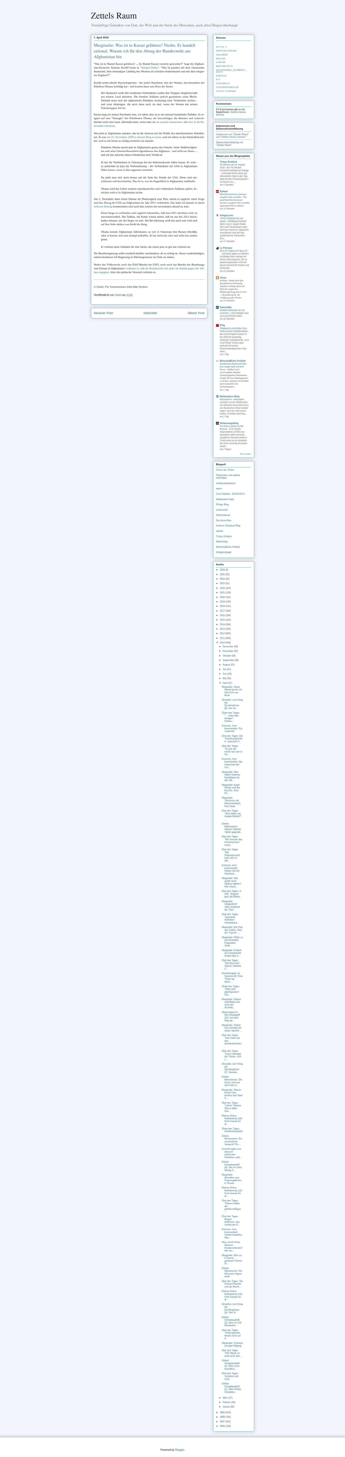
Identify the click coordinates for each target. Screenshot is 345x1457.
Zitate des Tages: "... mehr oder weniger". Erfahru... (231, 716)
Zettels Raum (114, 15)
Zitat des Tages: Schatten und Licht (230, 1376)
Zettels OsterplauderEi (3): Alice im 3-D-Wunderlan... (232, 1321)
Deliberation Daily (230, 396)
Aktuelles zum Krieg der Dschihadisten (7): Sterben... (232, 1068)
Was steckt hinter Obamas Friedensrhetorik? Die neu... (232, 1246)
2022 (223, 588)
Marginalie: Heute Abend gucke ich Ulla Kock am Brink (232, 691)
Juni (225, 673)
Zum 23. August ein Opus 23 (234, 251)
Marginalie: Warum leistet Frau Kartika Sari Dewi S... (232, 1094)
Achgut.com (226, 215)
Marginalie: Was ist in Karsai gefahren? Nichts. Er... (232, 1259)
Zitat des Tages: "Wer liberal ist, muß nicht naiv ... (232, 1353)
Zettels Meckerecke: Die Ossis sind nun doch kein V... (232, 1081)
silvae (223, 277)
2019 (223, 601)
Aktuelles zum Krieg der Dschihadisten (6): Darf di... (232, 1308)
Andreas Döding (226, 51)
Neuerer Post (103, 313)
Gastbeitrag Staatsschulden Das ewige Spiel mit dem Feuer (233, 367)
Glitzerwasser (223, 515)
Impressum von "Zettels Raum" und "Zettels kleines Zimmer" (232, 135)
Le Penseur (226, 248)
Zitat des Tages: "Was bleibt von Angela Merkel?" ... (232, 814)
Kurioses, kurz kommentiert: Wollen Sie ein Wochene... (230, 869)
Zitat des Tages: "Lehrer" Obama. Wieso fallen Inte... (232, 1107)
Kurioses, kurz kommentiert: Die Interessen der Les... (232, 763)
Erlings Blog (222, 504)
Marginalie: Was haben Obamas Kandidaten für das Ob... (231, 776)
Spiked (223, 191)
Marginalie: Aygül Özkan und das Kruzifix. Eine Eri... (231, 789)
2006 (223, 1426)
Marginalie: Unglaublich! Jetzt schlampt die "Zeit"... (231, 905)
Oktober (227, 655)
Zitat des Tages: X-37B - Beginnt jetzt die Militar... (232, 894)
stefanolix (223, 83)
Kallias (220, 58)
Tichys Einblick (228, 161)
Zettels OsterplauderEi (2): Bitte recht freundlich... (231, 1364)
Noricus (221, 76)
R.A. (218, 79)
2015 (223, 619)
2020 (223, 597)
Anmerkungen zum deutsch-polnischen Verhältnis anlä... (232, 1153)
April (225, 683)
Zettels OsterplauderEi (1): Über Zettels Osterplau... (231, 1387)
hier (135, 286)
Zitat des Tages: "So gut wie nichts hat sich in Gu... (232, 750)
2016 (223, 615)
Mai (225, 678)
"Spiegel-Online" (149, 67)
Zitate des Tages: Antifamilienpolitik (232, 1130)
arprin (219, 488)
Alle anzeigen (245, 454)
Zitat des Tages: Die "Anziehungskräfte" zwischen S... (232, 739)
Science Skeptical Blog (228, 525)
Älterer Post (196, 313)
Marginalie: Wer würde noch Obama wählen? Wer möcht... (231, 882)
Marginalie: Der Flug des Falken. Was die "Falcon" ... (232, 930)
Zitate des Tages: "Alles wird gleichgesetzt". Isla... (231, 990)
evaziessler (222, 509)
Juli (225, 669)
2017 (223, 610)
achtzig (223, 280)
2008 (223, 1417)
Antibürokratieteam (226, 483)
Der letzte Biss (223, 520)
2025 (223, 574)
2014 (223, 624)
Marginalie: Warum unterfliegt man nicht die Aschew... (231, 1003)
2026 (223, 569)
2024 (223, 579)
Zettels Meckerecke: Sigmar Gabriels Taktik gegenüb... (232, 827)
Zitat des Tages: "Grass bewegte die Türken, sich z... (231, 1055)
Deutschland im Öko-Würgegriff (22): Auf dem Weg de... (231, 1016)
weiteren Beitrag (103, 206)
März (226, 1397)
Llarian (221, 62)
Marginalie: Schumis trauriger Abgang (232, 1344)
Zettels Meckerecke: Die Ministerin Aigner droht (232, 1272)
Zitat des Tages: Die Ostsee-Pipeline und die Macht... (232, 1284)
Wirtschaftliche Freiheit (232, 361)
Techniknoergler (227, 87)
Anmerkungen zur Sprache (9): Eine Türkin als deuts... (232, 977)
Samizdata (225, 307)
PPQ (222, 325)
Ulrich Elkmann (226, 91)
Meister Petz (224, 66)
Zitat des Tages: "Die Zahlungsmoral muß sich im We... (231, 855)
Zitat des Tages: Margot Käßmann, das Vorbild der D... (231, 1220)
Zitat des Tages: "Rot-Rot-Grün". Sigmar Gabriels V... (231, 964)
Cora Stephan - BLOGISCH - (231, 493)
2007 (223, 1421)
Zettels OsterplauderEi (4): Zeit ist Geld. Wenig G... (232, 1166)
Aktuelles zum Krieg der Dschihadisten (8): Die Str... (232, 704)
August (227, 664)
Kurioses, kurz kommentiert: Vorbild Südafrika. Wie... (232, 1233)
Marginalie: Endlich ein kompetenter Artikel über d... (232, 953)
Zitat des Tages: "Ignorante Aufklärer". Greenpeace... (230, 918)
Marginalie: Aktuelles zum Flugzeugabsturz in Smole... (232, 1178)
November (228, 651)
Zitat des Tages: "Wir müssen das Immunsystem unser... (232, 840)
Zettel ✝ (221, 47)
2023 (223, 583)
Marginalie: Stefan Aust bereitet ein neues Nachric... (232, 1028)
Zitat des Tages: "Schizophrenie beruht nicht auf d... (231, 1334)
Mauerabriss (226, 399)
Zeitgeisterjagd (223, 552)
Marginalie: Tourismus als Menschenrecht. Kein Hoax (231, 802)
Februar (227, 1402)
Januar (226, 1406)
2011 (223, 638)
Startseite (150, 313)
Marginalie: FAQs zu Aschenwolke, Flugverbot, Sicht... (232, 941)
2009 (223, 1412)
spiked (219, 531)
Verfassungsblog (229, 423)
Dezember (228, 646)
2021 (223, 592)
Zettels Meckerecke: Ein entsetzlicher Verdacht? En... (232, 1140)
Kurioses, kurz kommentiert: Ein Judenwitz (232, 728)
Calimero (222, 55)
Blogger (179, 1449)
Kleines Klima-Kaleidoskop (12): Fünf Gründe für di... (232, 1119)
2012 (223, 633)
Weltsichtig (221, 541)
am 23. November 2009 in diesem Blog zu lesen (134, 137)
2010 (223, 642)
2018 (223, 606)
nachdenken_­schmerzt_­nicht (231, 71)
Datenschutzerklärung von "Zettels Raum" (229, 143)
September (229, 660)
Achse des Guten (225, 469)
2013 (223, 629)
